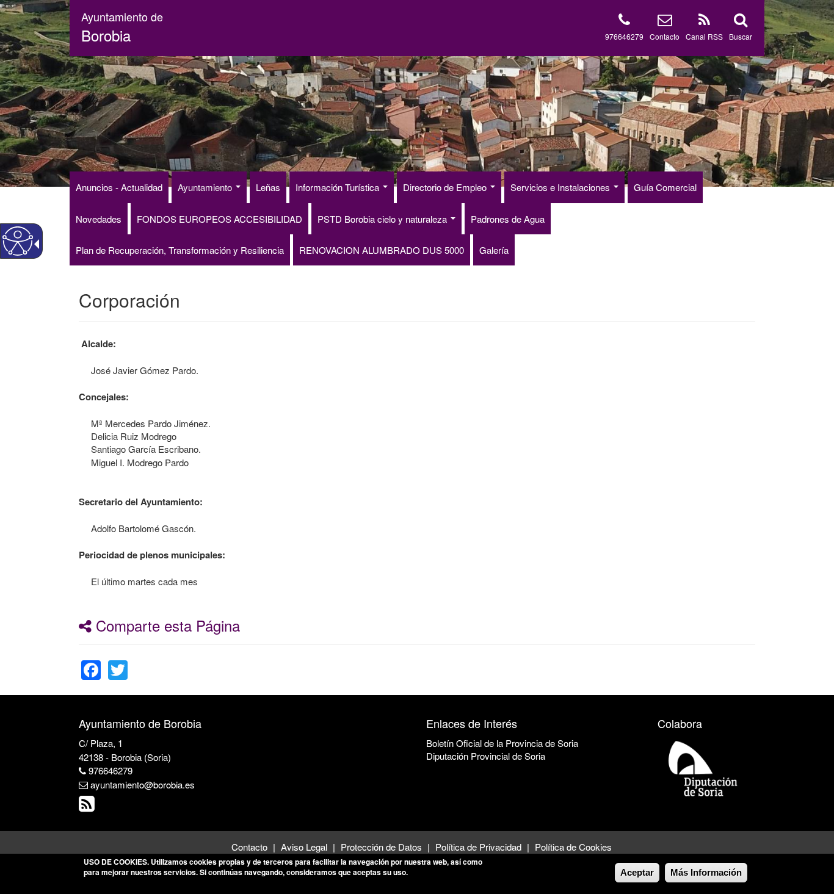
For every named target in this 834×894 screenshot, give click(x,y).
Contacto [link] (249, 846)
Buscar (740, 36)
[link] (91, 662)
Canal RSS (704, 36)
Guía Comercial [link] (665, 187)
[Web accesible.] (18, 241)
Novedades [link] (98, 218)
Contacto (665, 36)
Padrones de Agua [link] (508, 218)
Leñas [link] (268, 187)
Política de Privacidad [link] (478, 846)
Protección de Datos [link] (381, 846)
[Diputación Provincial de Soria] (703, 768)
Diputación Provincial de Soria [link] (485, 755)
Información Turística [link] (339, 187)
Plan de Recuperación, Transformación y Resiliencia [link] (180, 249)
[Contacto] (665, 21)
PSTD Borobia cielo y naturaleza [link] (383, 218)
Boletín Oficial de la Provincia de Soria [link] (502, 743)
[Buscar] (740, 21)
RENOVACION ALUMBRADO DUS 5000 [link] (381, 249)
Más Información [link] (706, 872)
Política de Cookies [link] (573, 846)
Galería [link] (494, 249)
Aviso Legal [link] (304, 846)
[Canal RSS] (704, 21)
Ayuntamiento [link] (206, 187)
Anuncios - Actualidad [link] (119, 187)
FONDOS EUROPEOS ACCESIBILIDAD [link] (219, 218)
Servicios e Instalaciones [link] (561, 187)
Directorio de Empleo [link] (446, 187)
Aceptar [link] (637, 872)
